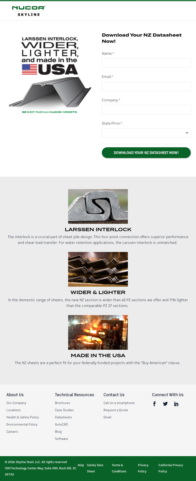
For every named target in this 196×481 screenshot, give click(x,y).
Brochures (62, 403)
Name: (108, 54)
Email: (107, 77)
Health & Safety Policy (22, 417)
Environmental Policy (22, 424)
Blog (58, 431)
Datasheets (63, 417)
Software (61, 439)
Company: (111, 100)
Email (107, 417)
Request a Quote (115, 410)
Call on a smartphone (119, 403)
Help (81, 465)
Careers (12, 431)
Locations (13, 410)
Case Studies (64, 410)
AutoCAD (61, 424)
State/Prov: (112, 124)
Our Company (16, 403)
